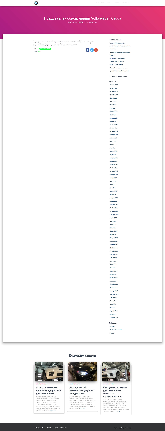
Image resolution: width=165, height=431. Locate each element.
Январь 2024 (113, 161)
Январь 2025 (113, 121)
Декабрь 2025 (114, 85)
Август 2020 (113, 297)
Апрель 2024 (113, 151)
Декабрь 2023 (114, 164)
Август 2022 (113, 218)
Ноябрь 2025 (113, 88)
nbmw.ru (129, 428)
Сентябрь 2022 (114, 214)
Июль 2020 (113, 301)
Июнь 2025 (113, 104)
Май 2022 (112, 228)
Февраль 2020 (114, 317)
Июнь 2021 (113, 264)
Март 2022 (113, 234)
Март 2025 (113, 114)
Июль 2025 (113, 101)
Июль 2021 (113, 261)
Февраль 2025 (114, 118)
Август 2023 (113, 178)
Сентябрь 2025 (114, 94)
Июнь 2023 (113, 184)
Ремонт (112, 333)
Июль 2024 (113, 141)
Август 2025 (113, 98)
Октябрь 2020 (114, 291)
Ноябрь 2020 (113, 287)
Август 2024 (113, 138)
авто (39, 51)
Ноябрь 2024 (113, 128)
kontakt (117, 428)
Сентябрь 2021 (114, 254)
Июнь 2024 (113, 144)
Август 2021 (113, 257)
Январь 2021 (113, 281)
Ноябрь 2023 (113, 168)
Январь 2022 (113, 241)
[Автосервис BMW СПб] (36, 3)
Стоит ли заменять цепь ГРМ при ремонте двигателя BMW (48, 390)
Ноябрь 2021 (113, 248)
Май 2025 (112, 108)
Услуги (117, 3)
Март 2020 (113, 314)
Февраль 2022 (114, 238)
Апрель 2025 (113, 111)
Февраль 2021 (114, 277)
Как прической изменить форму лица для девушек (82, 390)
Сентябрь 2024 (114, 134)
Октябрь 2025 (114, 91)
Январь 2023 (113, 201)
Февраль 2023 (114, 198)
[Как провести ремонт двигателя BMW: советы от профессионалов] (116, 371)
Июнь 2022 (113, 224)
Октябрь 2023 (114, 171)
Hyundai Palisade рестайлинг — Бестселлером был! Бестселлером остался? (120, 46)
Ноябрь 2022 (113, 208)
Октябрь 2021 (114, 251)
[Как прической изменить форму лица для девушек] (82, 371)
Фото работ (126, 3)
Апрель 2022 (113, 231)
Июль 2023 (113, 181)
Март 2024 (113, 154)
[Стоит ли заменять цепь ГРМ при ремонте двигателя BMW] (49, 371)
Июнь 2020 (113, 304)
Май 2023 (112, 188)
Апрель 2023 (113, 191)
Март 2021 (113, 274)
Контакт (109, 3)
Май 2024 (112, 148)
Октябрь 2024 (114, 131)
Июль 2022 (113, 221)
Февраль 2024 (114, 158)
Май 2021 (112, 267)
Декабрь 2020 (114, 284)
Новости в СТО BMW (45, 48)
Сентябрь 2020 (114, 294)
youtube (112, 326)
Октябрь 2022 (114, 211)
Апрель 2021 (113, 271)
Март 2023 (113, 194)
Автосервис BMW (99, 3)
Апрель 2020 (113, 311)
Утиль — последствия (116, 64)
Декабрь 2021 (114, 244)
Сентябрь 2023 (114, 174)
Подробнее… (52, 410)
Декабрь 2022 (114, 204)
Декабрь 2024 (114, 124)
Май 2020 (112, 307)
